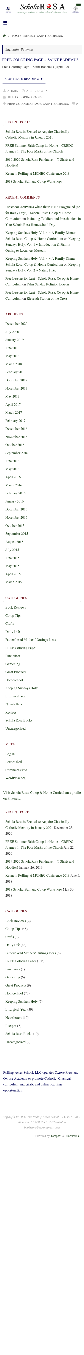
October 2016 (14, 444)
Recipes (10, 712)
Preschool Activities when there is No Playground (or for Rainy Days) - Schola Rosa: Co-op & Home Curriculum (42, 212)
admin (12, 91)
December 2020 (16, 323)
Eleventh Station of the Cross (47, 298)
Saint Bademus (56, 104)
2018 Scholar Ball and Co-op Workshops (33, 181)
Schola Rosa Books (18, 720)
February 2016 (15, 493)
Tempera (56, 1136)
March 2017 (13, 412)
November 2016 (16, 436)
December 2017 (16, 380)
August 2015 (14, 541)
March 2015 (13, 582)
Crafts (9, 623)
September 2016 (16, 452)
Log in (10, 753)
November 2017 (16, 388)
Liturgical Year (15, 696)
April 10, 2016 (36, 91)
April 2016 (13, 477)
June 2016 (12, 460)
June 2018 (12, 347)
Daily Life (12, 631)
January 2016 (14, 501)
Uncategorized (15, 728)
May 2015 (12, 565)
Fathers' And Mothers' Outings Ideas (30, 639)
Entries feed (13, 761)
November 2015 (16, 517)
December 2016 (16, 428)
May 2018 (12, 355)
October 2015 (14, 525)
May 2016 (12, 469)
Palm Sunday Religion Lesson (48, 284)
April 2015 (13, 574)
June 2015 (12, 557)
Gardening (12, 663)
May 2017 (12, 396)
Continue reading (22, 79)
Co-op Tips (13, 615)
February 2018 (15, 372)
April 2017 (13, 404)
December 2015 (16, 509)
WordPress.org (15, 777)
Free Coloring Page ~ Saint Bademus (40, 59)
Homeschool (14, 680)
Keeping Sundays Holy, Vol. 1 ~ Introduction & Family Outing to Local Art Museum (42, 244)
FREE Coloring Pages (24, 97)
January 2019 (14, 339)
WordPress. (72, 1136)
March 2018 (13, 364)
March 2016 (13, 485)
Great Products (15, 671)
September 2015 (16, 533)
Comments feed (16, 770)
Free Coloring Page (24, 104)
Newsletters (13, 704)
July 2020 (12, 331)
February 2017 (15, 420)
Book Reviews (15, 607)
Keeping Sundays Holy (21, 688)
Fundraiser (12, 655)
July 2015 (12, 549)
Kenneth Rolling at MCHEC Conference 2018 (37, 173)
